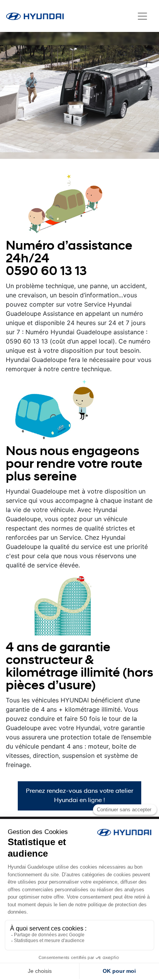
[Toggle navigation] (142, 16)
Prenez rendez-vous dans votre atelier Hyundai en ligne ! (79, 796)
